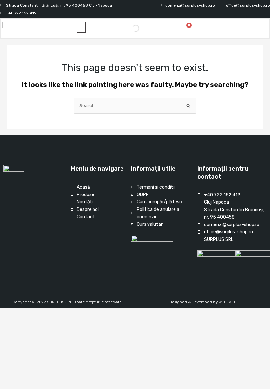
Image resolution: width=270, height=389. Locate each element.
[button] (242, 28)
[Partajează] (34, 313)
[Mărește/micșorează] (6, 313)
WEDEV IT (227, 302)
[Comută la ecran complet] (20, 313)
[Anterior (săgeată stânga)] (6, 321)
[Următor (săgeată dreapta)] (20, 321)
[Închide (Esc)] (49, 313)
